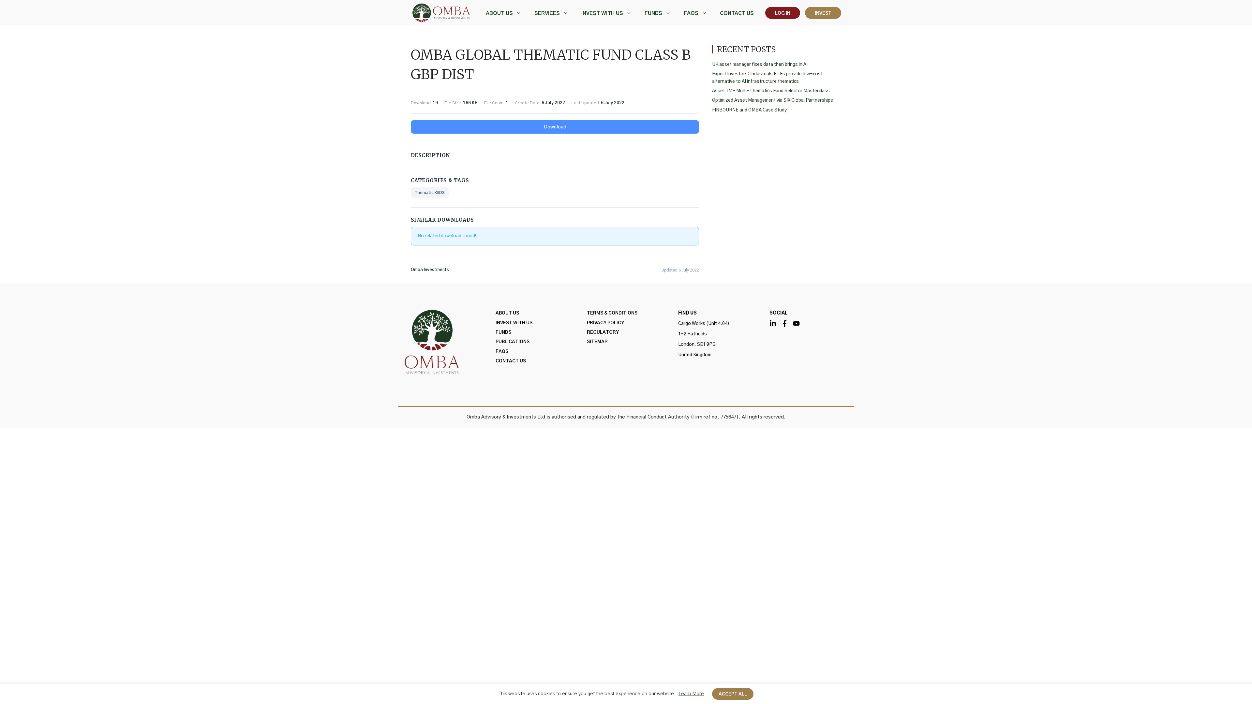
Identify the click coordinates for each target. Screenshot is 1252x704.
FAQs (691, 13)
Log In (782, 13)
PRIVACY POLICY (605, 323)
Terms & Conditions (612, 313)
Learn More (691, 693)
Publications (512, 342)
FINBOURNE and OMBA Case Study (749, 110)
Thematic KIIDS (430, 193)
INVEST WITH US (602, 13)
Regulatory (603, 332)
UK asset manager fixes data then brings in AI (760, 64)
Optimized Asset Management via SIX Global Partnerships (772, 100)
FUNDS (653, 13)
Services (547, 13)
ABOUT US (499, 13)
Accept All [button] (733, 694)
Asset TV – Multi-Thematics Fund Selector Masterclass (771, 91)
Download (555, 127)
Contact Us (737, 13)
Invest (823, 13)
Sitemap (597, 342)
